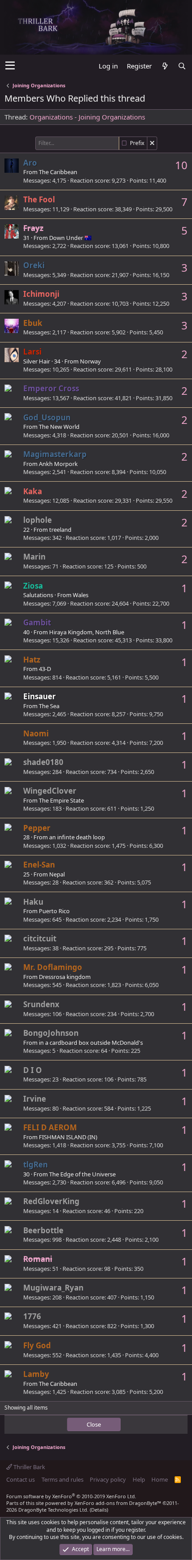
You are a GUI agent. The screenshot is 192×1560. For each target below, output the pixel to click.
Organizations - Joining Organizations (87, 116)
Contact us (20, 1479)
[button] (10, 66)
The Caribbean (58, 172)
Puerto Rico (54, 911)
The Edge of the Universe (82, 1174)
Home (159, 1479)
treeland (60, 530)
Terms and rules (62, 1479)
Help (139, 1479)
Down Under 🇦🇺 (70, 238)
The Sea (49, 706)
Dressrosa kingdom (65, 977)
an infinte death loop (77, 837)
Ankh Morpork (58, 464)
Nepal (57, 874)
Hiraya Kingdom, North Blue (86, 632)
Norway (90, 361)
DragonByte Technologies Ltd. (53, 1509)
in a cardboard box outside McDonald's (91, 1043)
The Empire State (61, 800)
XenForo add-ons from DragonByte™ (118, 1503)
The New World (59, 427)
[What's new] (164, 66)
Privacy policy (108, 1479)
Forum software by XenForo (71, 1496)
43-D (45, 669)
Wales (80, 595)
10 (181, 165)
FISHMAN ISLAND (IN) (68, 1137)
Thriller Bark (28, 1467)
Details (99, 1509)
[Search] (181, 66)
